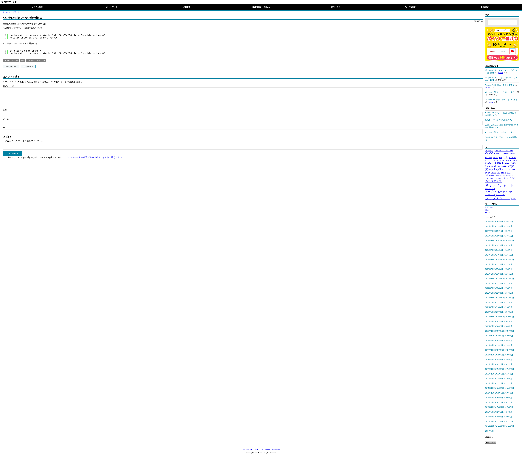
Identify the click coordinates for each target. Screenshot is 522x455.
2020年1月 (489, 331)
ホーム (5, 12)
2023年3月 (508, 269)
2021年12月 (508, 293)
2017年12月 (499, 369)
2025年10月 (508, 222)
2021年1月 (498, 312)
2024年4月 (498, 250)
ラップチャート (497, 198)
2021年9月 (509, 298)
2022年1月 (498, 293)
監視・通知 (335, 7)
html (498, 166)
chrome (506, 153)
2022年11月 (490, 279)
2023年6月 (508, 264)
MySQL (514, 169)
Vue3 (508, 173)
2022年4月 (498, 288)
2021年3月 (508, 307)
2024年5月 (489, 250)
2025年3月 (508, 231)
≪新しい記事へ (11, 67)
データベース (490, 189)
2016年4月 (489, 402)
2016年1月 (489, 407)
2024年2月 (489, 255)
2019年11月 (509, 331)
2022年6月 (508, 283)
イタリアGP (498, 178)
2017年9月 (499, 374)
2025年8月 (489, 226)
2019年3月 (498, 345)
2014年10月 (500, 426)
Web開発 (186, 7)
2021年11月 (490, 298)
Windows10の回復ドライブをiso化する (501, 100)
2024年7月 (498, 245)
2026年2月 (489, 222)
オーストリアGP (509, 178)
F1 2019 (505, 160)
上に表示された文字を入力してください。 (23, 141)
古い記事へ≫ (28, 67)
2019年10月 (490, 336)
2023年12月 (508, 255)
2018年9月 (499, 355)
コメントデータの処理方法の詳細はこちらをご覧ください (93, 157)
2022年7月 (498, 283)
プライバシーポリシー (250, 450)
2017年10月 (490, 374)
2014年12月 (508, 421)
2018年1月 (489, 369)
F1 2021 (489, 163)
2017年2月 (508, 383)
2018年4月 (489, 364)
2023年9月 (509, 260)
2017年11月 (509, 369)
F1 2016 (512, 157)
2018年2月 (508, 364)
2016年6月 (498, 398)
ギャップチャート (499, 185)
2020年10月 (500, 317)
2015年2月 (489, 421)
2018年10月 (490, 355)
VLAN (493, 173)
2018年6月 (498, 360)
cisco (22, 61)
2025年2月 (489, 236)
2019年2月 (508, 345)
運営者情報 (276, 450)
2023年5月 (489, 269)
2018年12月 (499, 350)
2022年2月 (489, 293)
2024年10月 (500, 241)
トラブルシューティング (36, 61)
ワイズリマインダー (9, 2)
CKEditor (488, 158)
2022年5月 (489, 288)
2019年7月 (489, 341)
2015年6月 (508, 412)
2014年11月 (490, 426)
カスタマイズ (493, 180)
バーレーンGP (500, 195)
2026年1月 (498, 222)
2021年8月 (489, 302)
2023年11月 (490, 260)
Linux (508, 169)
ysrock (500, 73)
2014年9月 (509, 426)
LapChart (499, 169)
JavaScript (507, 166)
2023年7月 (498, 264)
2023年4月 (498, 269)
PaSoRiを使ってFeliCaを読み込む (499, 120)
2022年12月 (508, 274)
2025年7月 (498, 226)
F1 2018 (497, 160)
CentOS (489, 153)
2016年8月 (508, 393)
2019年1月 (489, 350)
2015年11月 (499, 407)
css (500, 157)
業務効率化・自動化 (261, 7)
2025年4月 (498, 231)
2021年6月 (508, 302)
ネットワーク (112, 7)
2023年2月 (489, 274)
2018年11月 (509, 350)
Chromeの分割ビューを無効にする (499, 85)
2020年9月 (509, 317)
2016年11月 (509, 388)
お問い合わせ (265, 450)
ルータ (513, 198)
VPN (498, 173)
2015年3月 (508, 417)
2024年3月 (508, 250)
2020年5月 (489, 326)
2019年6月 (498, 341)
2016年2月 (508, 402)
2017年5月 (508, 379)
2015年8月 (489, 412)
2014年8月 (489, 431)
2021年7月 (498, 302)
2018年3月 (498, 364)
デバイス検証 (410, 7)
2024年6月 (508, 245)
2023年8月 (489, 264)
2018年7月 (489, 360)
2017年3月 (498, 383)
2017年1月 (489, 388)
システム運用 (37, 7)
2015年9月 (508, 407)
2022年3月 (508, 288)
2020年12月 (508, 312)
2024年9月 (509, 241)
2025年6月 (508, 226)
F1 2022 (497, 163)
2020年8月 (489, 322)
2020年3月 (498, 326)
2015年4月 (498, 417)
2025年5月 (489, 231)
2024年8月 (489, 245)
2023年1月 (498, 274)
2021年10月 (500, 298)
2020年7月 (498, 322)
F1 (506, 157)
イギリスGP (489, 178)
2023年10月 (500, 260)
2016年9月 (499, 393)
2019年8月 (508, 336)
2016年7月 (489, 398)
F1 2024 (514, 163)
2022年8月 (489, 283)
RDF (487, 210)
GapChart (490, 165)
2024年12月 (508, 236)
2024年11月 (490, 241)
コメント (8, 86)
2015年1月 (498, 421)
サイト (6, 128)
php (487, 172)
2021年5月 (489, 307)
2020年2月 (508, 326)
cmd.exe (495, 158)
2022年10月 (500, 279)
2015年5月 (489, 417)
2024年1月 (498, 255)
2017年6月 (498, 379)
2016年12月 (499, 388)
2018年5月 (508, 360)
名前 (5, 110)
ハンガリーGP (490, 195)
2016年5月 (508, 398)
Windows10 (499, 175)
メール (6, 119)
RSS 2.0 (489, 207)
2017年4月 (489, 383)
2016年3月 (498, 402)
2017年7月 (489, 379)
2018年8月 (508, 355)
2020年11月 (490, 317)
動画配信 (485, 7)
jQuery (489, 169)
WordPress (509, 176)
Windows (489, 175)
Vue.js (503, 173)
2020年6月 (508, 322)
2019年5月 (508, 341)
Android (489, 150)
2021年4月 (498, 307)
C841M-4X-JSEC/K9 (11, 61)
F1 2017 (488, 160)
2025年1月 (498, 236)
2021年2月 (489, 312)
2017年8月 (508, 374)
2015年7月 (498, 412)
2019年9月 (499, 336)
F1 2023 (505, 163)
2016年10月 (490, 393)
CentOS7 (498, 153)
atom (487, 212)
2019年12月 (499, 331)
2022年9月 (509, 279)
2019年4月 (489, 345)
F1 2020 (513, 160)
